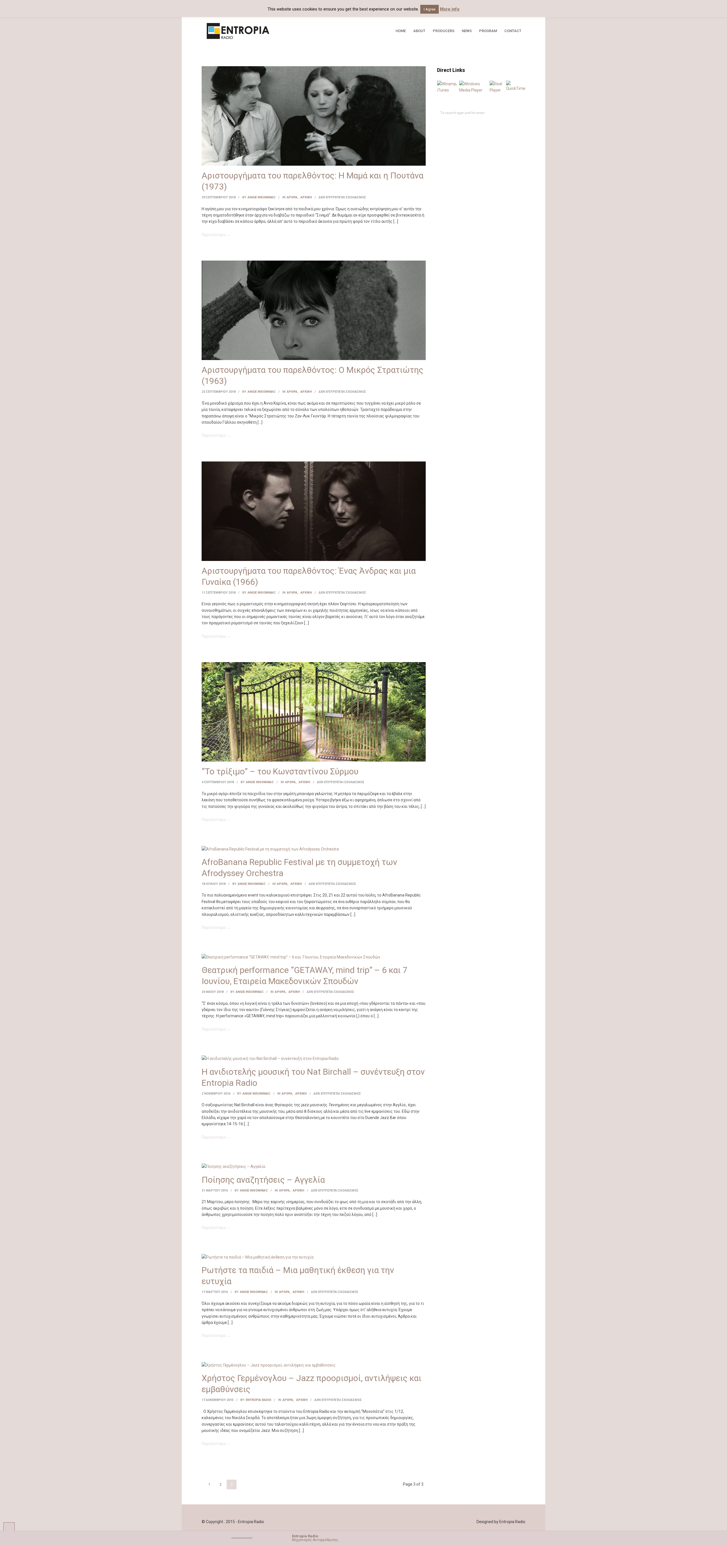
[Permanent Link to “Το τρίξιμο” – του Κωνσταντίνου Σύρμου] (314, 711)
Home (401, 31)
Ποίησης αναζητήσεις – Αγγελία (263, 1180)
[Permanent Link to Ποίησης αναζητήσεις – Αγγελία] (233, 1166)
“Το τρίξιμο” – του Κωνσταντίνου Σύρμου (280, 771)
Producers (443, 31)
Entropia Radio (258, 1400)
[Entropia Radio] (259, 30)
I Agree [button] (429, 9)
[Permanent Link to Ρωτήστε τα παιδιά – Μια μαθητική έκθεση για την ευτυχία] (258, 1257)
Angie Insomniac (261, 197)
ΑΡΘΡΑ (292, 197)
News (467, 31)
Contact (512, 31)
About (419, 31)
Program (488, 31)
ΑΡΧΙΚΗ (306, 197)
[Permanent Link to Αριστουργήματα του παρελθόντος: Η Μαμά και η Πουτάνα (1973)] (314, 115)
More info (449, 9)
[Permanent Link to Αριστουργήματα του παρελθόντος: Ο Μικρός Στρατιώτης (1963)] (314, 310)
